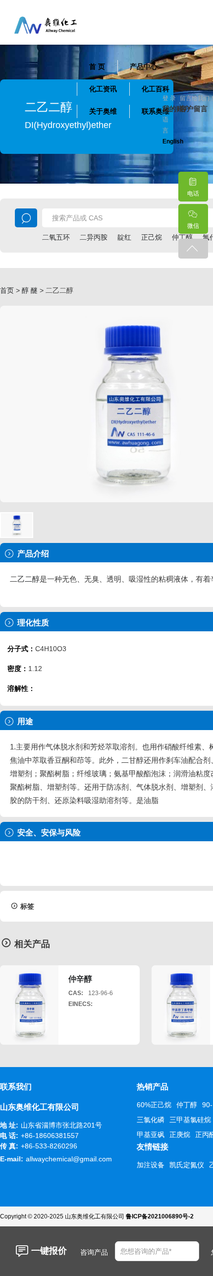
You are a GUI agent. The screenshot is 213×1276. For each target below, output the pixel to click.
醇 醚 (30, 290)
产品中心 (144, 66)
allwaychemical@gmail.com (69, 1159)
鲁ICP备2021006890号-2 (160, 1216)
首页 (7, 290)
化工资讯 (103, 89)
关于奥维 (103, 111)
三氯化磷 (150, 1120)
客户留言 (188, 109)
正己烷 (151, 237)
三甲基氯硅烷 (190, 1120)
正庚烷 (179, 1135)
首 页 (97, 66)
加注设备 (150, 1165)
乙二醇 (28, 579)
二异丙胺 (93, 237)
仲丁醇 (186, 1105)
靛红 (124, 237)
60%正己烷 (154, 1105)
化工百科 (155, 89)
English (172, 141)
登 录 (169, 98)
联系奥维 (155, 111)
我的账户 (171, 109)
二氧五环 (56, 237)
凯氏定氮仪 (186, 1165)
